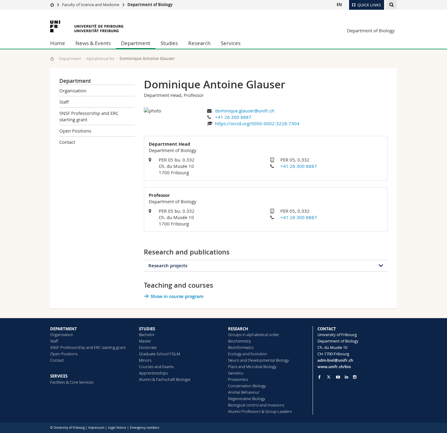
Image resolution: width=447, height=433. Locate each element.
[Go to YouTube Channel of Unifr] (338, 377)
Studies (169, 43)
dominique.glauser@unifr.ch (244, 111)
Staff (64, 102)
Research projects (167, 265)
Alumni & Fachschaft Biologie (164, 379)
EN (339, 4)
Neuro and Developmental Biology (258, 360)
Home (57, 43)
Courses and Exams (156, 366)
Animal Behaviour (243, 392)
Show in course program (177, 296)
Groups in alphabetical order (253, 334)
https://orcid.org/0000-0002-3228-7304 (257, 123)
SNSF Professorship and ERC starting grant (88, 116)
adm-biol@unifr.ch (335, 360)
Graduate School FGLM (159, 354)
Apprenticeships (153, 373)
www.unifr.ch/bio (334, 366)
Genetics (235, 373)
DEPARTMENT (63, 329)
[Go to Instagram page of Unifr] (354, 377)
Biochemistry (239, 341)
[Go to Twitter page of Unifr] (328, 377)
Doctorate (148, 347)
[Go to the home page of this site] (52, 58)
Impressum (96, 428)
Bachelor (147, 334)
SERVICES (59, 376)
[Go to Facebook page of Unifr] (319, 377)
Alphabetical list (100, 58)
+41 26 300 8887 (233, 117)
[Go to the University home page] (86, 26)
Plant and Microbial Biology (252, 366)
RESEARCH (238, 329)
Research (199, 43)
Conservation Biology (247, 386)
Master (145, 341)
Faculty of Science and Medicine (90, 4)
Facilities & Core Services (71, 382)
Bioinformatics (241, 347)
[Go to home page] (52, 4)
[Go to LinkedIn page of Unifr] (346, 377)
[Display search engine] (391, 4)
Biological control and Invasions (256, 405)
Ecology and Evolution (247, 354)
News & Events (93, 43)
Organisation (72, 90)
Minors (145, 360)
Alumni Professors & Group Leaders (260, 411)
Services (231, 43)
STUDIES (147, 329)
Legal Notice (117, 428)
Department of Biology (149, 4)
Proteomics (238, 379)
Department (135, 43)
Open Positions (75, 131)
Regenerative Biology (246, 398)
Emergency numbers (144, 428)
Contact (67, 142)
